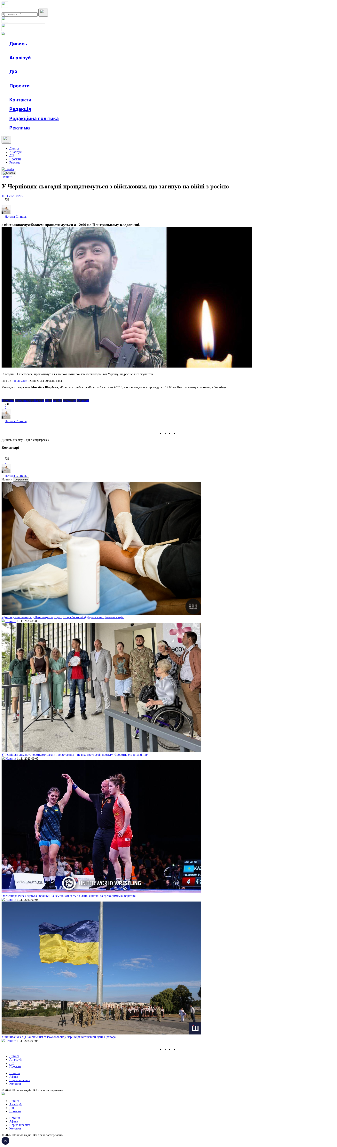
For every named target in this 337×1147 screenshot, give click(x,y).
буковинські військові (29, 400)
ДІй (11, 155)
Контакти (20, 100)
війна (48, 400)
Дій (13, 72)
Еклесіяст (195, 92)
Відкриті (48, 92)
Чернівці (83, 400)
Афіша (21, 78)
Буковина (8, 400)
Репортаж (54, 50)
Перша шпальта (19, 1080)
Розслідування (44, 64)
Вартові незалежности (154, 92)
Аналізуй (20, 58)
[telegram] (179, 433)
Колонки (64, 64)
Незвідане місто (27, 92)
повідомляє (19, 380)
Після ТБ (179, 92)
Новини (22, 50)
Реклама (93, 78)
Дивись (18, 44)
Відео (81, 50)
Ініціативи (51, 78)
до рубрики (21, 479)
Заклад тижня (91, 92)
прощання (69, 400)
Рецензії (35, 78)
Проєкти (19, 86)
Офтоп (68, 50)
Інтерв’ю (38, 50)
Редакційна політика (34, 118)
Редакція (20, 109)
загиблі (57, 400)
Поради (67, 78)
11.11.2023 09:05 (12, 196)
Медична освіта (68, 92)
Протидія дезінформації (120, 92)
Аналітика (24, 64)
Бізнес (80, 78)
